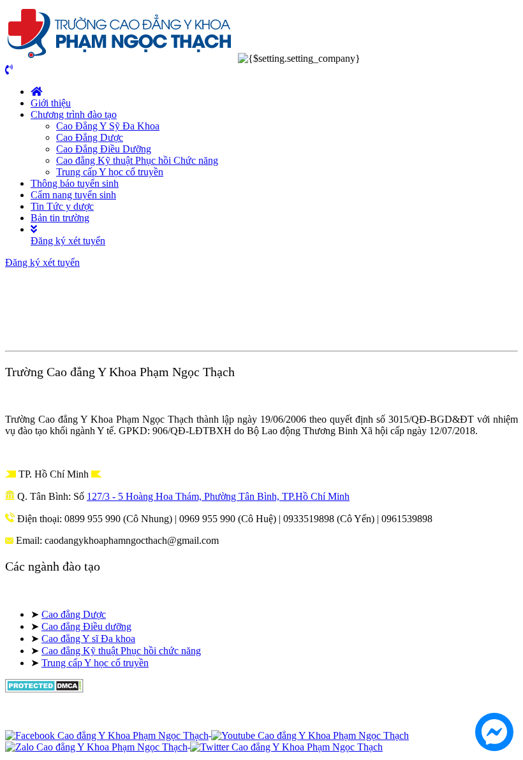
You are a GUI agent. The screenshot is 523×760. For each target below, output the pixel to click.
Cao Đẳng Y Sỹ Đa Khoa (107, 126)
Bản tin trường (60, 217)
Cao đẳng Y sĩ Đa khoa (88, 638)
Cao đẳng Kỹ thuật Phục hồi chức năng (121, 650)
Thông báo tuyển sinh (75, 183)
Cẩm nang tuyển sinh (73, 194)
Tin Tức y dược (62, 206)
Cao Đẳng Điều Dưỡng (103, 148)
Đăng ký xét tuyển (68, 240)
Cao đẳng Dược (73, 614)
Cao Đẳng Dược (89, 137)
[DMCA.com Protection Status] (44, 688)
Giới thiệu (51, 103)
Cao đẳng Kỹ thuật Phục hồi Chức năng (137, 160)
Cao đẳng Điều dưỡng (86, 626)
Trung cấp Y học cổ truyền (109, 171)
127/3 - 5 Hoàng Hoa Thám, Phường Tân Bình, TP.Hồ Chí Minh (218, 496)
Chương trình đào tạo (74, 114)
